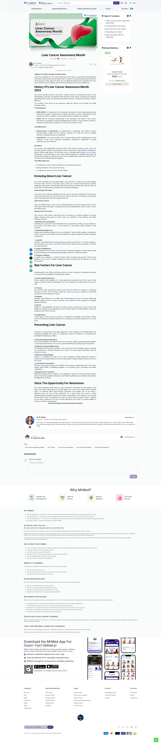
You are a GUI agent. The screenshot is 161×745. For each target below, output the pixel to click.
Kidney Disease (50, 698)
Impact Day (133, 698)
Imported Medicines (59, 9)
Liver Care (54, 58)
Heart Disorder (50, 700)
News (25, 705)
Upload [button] (116, 3)
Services (125, 9)
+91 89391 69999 (110, 695)
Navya (132, 695)
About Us (26, 692)
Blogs (25, 698)
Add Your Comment (35, 459)
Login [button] (134, 3)
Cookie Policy (78, 705)
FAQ (25, 695)
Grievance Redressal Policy (82, 700)
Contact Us (27, 700)
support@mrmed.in (110, 692)
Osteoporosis (49, 703)
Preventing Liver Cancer (114, 32)
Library (108, 9)
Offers (26, 703)
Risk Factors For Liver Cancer (116, 29)
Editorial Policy (78, 703)
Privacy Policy (78, 692)
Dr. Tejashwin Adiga (43, 67)
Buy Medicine (36, 9)
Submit (50, 727)
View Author (128, 417)
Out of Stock (117, 84)
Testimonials (27, 708)
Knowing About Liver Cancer (115, 26)
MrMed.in (30, 733)
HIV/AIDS (48, 705)
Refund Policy (78, 698)
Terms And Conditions (80, 695)
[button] (122, 3)
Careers (107, 698)
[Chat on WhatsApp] (156, 740)
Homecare (133, 692)
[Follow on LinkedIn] (30, 427)
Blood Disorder (50, 695)
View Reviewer (129, 437)
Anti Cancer (49, 692)
